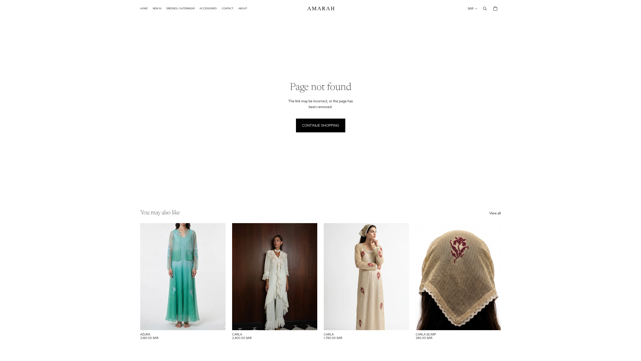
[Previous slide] (239, 276)
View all (495, 213)
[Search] (484, 8)
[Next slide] (309, 276)
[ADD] (309, 322)
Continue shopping (320, 125)
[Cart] (495, 8)
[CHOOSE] (217, 322)
